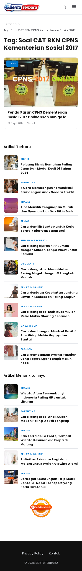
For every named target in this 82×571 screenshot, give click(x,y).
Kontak (54, 553)
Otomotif (27, 263)
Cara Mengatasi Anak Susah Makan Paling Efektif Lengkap (44, 419)
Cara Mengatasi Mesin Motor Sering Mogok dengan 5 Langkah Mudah (47, 273)
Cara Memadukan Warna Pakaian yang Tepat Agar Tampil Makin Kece (48, 358)
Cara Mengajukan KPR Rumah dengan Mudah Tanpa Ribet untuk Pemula (48, 250)
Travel (25, 202)
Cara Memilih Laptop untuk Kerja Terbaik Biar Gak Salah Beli (47, 228)
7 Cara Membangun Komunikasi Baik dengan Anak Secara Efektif (47, 190)
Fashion (26, 349)
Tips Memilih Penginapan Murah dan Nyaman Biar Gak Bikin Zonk (46, 209)
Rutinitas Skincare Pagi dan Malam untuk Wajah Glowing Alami (49, 461)
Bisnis (24, 159)
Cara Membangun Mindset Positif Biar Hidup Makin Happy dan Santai (48, 335)
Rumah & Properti (33, 240)
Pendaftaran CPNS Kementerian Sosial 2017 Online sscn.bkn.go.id (37, 114)
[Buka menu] (74, 7)
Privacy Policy (33, 553)
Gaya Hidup (28, 326)
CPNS (12, 63)
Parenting (28, 182)
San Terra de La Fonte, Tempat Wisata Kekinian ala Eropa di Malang (46, 440)
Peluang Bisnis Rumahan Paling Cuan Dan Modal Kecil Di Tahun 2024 (46, 168)
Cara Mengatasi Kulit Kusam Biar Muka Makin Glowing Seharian (47, 314)
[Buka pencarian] (64, 7)
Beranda (10, 24)
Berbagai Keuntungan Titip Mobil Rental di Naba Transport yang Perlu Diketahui (47, 483)
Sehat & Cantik (31, 287)
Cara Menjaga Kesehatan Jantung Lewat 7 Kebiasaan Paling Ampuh (49, 294)
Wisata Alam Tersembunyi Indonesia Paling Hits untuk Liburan (43, 397)
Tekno (24, 221)
